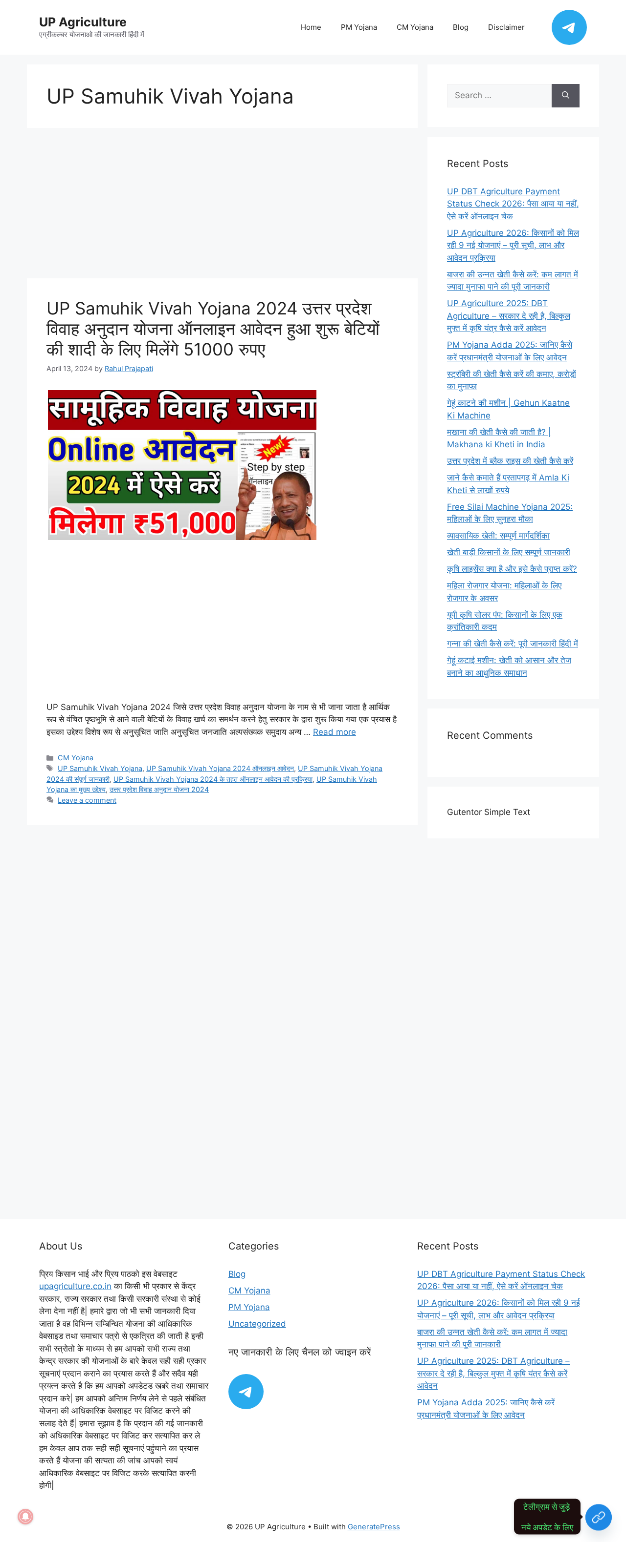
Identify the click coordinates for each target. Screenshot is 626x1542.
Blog (461, 27)
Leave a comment (87, 800)
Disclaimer (506, 27)
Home (311, 27)
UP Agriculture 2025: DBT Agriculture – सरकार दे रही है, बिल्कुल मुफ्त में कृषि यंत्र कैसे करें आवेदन (508, 315)
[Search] (566, 95)
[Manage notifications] (25, 1516)
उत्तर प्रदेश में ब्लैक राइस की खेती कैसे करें (510, 461)
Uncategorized (257, 1324)
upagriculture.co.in (75, 1286)
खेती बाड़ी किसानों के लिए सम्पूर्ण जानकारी (508, 552)
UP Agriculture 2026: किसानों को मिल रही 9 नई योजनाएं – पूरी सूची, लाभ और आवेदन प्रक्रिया (513, 245)
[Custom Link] (598, 1516)
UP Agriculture (83, 22)
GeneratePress (374, 1526)
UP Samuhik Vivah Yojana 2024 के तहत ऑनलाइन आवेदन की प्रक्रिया (213, 779)
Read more (334, 732)
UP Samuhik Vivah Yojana (100, 768)
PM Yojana (359, 27)
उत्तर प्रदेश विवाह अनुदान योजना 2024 (159, 789)
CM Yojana (415, 27)
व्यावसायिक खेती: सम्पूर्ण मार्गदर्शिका (498, 536)
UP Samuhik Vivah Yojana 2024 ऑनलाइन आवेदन (220, 768)
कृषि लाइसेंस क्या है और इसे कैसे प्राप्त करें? (512, 569)
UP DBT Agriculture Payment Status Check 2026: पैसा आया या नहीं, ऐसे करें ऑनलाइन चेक (513, 204)
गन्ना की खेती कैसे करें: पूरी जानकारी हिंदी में (512, 643)
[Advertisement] (222, 206)
